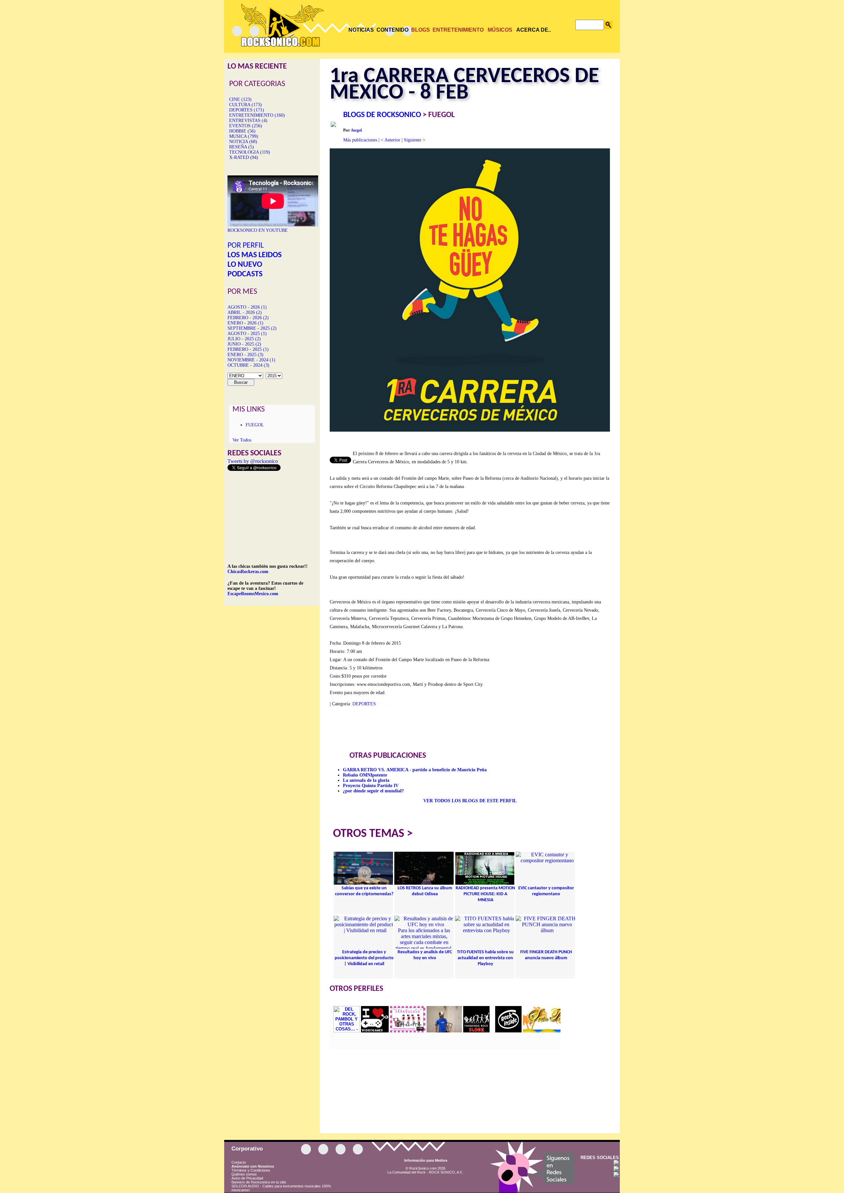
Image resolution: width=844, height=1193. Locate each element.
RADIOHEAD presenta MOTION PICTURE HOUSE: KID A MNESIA (485, 894)
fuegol (356, 130)
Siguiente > (414, 140)
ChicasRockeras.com (247, 571)
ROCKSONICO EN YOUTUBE (257, 230)
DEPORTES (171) (246, 109)
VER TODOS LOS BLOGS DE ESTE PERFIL (470, 800)
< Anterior (390, 140)
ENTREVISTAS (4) (248, 120)
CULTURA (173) (245, 104)
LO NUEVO (244, 265)
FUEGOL (255, 424)
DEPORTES (364, 703)
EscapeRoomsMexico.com (252, 593)
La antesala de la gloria (366, 780)
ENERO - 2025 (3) (245, 354)
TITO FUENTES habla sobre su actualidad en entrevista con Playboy (485, 958)
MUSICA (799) (243, 136)
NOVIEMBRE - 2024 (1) (251, 359)
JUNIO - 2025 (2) (244, 344)
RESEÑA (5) (241, 146)
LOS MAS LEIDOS (254, 255)
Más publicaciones (360, 140)
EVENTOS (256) (245, 125)
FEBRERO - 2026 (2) (248, 317)
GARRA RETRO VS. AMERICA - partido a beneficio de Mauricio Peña (415, 769)
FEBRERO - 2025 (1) (248, 349)
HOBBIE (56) (242, 131)
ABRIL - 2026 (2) (244, 312)
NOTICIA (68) (243, 141)
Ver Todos (241, 440)
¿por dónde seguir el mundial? (373, 790)
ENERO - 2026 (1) (245, 323)
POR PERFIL (245, 246)
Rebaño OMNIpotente (365, 775)
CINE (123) (240, 99)
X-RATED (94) (243, 157)
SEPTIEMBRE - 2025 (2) (252, 328)
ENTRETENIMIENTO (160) (257, 115)
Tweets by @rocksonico (252, 461)
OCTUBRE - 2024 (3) (248, 365)
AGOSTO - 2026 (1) (247, 307)
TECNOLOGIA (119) (249, 152)
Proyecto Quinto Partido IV (371, 785)
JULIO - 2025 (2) (244, 338)
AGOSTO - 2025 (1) (247, 333)
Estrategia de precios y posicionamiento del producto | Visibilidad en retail (364, 958)
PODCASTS (244, 274)
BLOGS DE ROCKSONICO (382, 115)
